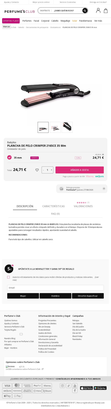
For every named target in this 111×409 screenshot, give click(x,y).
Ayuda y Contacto (11, 2)
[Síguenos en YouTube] (74, 385)
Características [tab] (53, 206)
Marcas (6, 26)
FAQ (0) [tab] (55, 213)
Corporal (45, 20)
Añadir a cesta (80, 169)
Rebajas (76, 320)
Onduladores (55, 27)
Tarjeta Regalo (10, 330)
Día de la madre (79, 330)
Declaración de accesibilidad (50, 345)
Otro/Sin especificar (88, 296)
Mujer (23, 296)
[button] (21, 334)
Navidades (77, 339)
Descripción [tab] (25, 206)
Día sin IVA (77, 333)
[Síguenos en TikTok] (68, 385)
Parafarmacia (85, 20)
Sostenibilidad (44, 330)
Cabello (54, 20)
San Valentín (77, 323)
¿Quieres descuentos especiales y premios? (55, 378)
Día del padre (78, 326)
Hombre (55, 296)
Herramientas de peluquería (37, 27)
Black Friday (77, 336)
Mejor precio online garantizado (41, 3)
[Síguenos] (74, 390)
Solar (74, 20)
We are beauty (44, 326)
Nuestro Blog (9, 338)
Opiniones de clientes (47, 323)
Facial (36, 20)
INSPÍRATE (45, 10)
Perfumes (27, 20)
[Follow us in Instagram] (62, 385)
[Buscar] (85, 10)
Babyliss (11, 142)
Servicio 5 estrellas (68, 2)
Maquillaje (65, 20)
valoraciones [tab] (83, 206)
